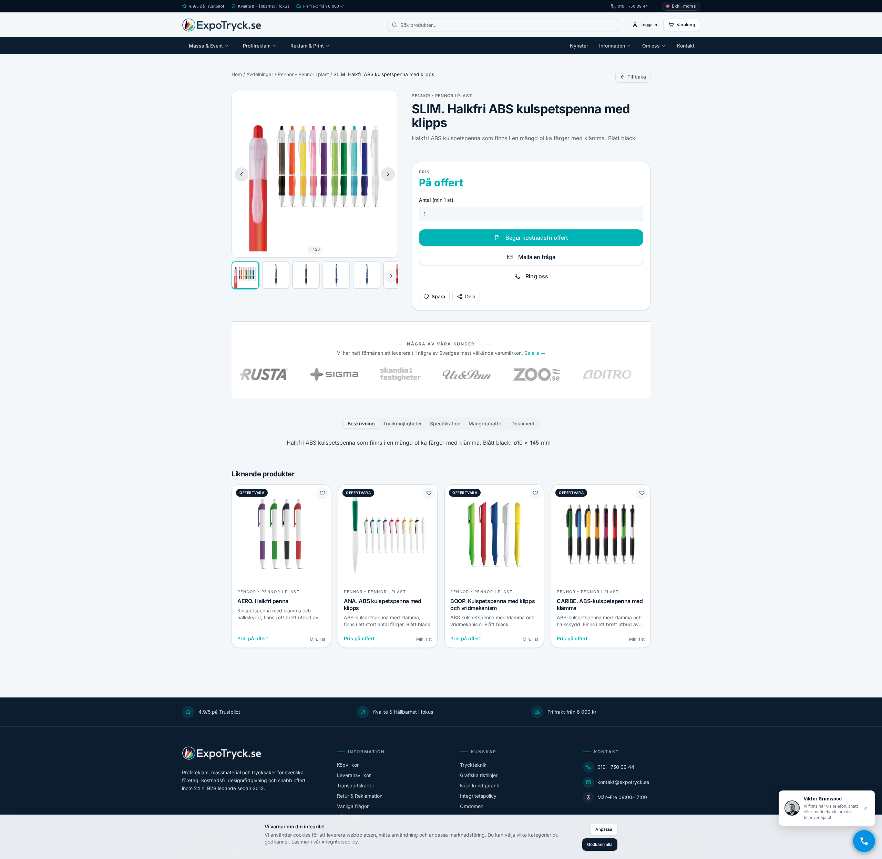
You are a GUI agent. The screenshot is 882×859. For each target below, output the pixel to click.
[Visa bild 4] (336, 275)
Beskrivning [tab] (361, 423)
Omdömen (471, 806)
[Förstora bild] (387, 101)
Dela (470, 296)
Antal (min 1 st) (436, 200)
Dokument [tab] (522, 423)
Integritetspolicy (478, 796)
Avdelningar (259, 74)
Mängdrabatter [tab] (486, 423)
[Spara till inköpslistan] (322, 492)
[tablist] (441, 423)
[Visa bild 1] (245, 275)
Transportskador (355, 785)
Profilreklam (256, 46)
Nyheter (579, 46)
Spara (438, 296)
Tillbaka (636, 77)
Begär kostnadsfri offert (536, 237)
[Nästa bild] (388, 174)
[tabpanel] (441, 442)
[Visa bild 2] (275, 275)
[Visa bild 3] (306, 275)
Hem (237, 74)
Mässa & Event (206, 46)
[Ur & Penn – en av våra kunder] (436, 374)
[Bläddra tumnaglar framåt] (391, 275)
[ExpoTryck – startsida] (221, 25)
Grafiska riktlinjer (479, 775)
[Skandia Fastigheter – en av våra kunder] (370, 374)
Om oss (651, 46)
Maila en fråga (536, 256)
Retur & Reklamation (359, 796)
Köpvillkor (348, 765)
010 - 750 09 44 (633, 6)
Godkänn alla (600, 844)
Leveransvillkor (354, 775)
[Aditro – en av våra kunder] (577, 374)
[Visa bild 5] (366, 275)
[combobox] (503, 25)
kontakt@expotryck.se (623, 782)
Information (612, 46)
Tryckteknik (473, 765)
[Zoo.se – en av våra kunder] (507, 374)
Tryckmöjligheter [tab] (402, 423)
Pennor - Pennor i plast (303, 74)
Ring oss (536, 276)
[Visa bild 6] (397, 275)
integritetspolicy (340, 842)
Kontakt (686, 46)
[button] (315, 174)
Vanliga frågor (353, 806)
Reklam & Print (307, 46)
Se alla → (534, 353)
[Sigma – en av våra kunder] (304, 374)
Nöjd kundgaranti (479, 785)
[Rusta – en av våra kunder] (234, 374)
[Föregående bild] (241, 174)
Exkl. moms (684, 6)
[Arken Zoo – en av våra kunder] (647, 374)
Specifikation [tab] (445, 423)
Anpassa (603, 829)
